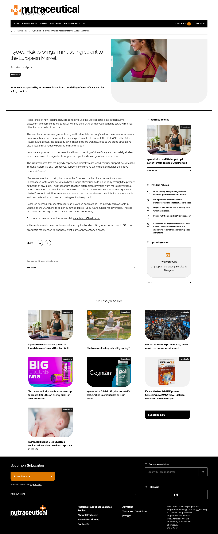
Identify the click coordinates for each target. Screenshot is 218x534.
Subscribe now (156, 414)
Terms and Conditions (134, 511)
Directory (55, 24)
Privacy (126, 516)
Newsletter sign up (88, 519)
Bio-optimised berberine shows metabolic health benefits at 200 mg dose (172, 201)
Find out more (18, 494)
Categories (28, 24)
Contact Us (84, 524)
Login (199, 24)
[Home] (12, 31)
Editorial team (72, 24)
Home (16, 24)
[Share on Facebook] (48, 243)
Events (43, 24)
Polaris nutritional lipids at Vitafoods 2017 (172, 215)
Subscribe (180, 24)
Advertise (127, 507)
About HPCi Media (88, 515)
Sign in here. (36, 485)
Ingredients (15, 74)
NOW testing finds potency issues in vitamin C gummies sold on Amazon (169, 193)
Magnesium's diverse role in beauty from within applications (171, 209)
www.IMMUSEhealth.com (86, 218)
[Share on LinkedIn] (40, 243)
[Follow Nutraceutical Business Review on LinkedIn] (176, 495)
